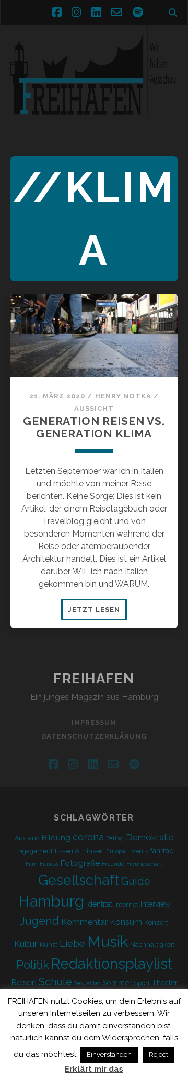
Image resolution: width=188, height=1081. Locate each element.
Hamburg (51, 901)
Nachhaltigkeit (152, 944)
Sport (142, 983)
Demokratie (150, 837)
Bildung (56, 837)
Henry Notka (123, 396)
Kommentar (84, 922)
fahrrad (162, 851)
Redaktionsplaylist (111, 963)
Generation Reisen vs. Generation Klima (94, 427)
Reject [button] (158, 1055)
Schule (55, 982)
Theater (165, 983)
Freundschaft (144, 864)
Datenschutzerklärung (94, 736)
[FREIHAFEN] (94, 125)
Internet (126, 904)
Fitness (49, 864)
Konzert (156, 922)
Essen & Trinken (79, 851)
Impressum (94, 723)
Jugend (39, 921)
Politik (32, 964)
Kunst (48, 944)
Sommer (117, 983)
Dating (115, 838)
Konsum (126, 922)
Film (32, 864)
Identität (99, 904)
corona (88, 836)
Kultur (26, 944)
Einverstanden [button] (109, 1055)
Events (137, 851)
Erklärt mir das (94, 1069)
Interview (155, 904)
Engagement (33, 851)
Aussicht (94, 408)
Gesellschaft (78, 880)
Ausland (27, 838)
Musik (107, 941)
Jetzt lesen (97, 612)
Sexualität (87, 983)
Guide (135, 881)
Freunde (113, 864)
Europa (115, 851)
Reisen (24, 983)
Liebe (72, 943)
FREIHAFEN (94, 678)
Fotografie (80, 863)
